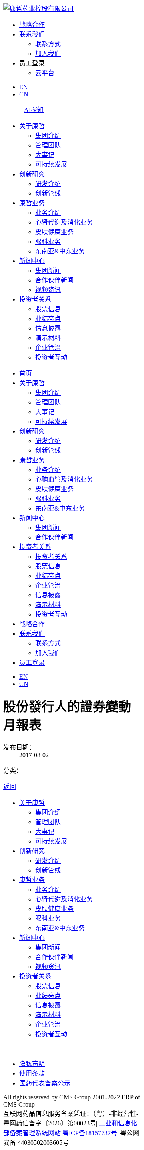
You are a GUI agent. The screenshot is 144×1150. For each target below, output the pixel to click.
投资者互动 (51, 357)
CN (23, 94)
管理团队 (48, 145)
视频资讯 (48, 289)
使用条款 (32, 1073)
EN (23, 87)
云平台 (44, 72)
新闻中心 (32, 260)
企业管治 (48, 347)
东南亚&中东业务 (60, 251)
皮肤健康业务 (54, 232)
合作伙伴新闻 (54, 280)
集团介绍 (48, 135)
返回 (9, 786)
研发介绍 (48, 183)
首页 (25, 373)
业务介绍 (48, 212)
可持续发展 (51, 164)
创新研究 (32, 174)
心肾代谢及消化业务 (64, 222)
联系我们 (32, 34)
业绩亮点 (48, 318)
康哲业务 (32, 203)
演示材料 (48, 338)
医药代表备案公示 (44, 1083)
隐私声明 (32, 1063)
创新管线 (48, 193)
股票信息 (48, 309)
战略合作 (32, 24)
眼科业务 (48, 241)
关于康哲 (32, 126)
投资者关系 (35, 299)
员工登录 (32, 662)
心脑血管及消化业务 (64, 479)
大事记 (44, 154)
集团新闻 (48, 270)
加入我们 (48, 53)
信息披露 (48, 328)
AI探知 (34, 109)
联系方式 (48, 44)
